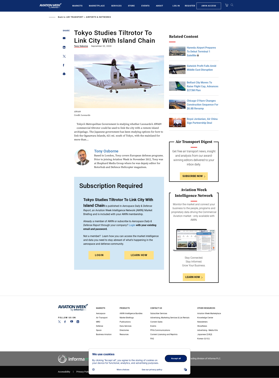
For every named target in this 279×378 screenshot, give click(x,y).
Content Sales (156, 322)
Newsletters (202, 322)
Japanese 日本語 (204, 334)
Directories (124, 330)
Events (145, 6)
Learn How (139, 255)
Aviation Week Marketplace (209, 313)
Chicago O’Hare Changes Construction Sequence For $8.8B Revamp (202, 104)
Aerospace (100, 313)
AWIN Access (209, 6)
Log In (176, 6)
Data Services (125, 326)
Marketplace (97, 6)
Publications (125, 322)
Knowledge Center (205, 318)
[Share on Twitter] (63, 57)
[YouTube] (71, 322)
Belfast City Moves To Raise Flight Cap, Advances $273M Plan (202, 86)
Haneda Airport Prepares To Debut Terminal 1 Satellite (201, 51)
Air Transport (74, 17)
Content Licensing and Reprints (163, 334)
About (159, 6)
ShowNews (202, 326)
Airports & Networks (98, 17)
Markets (77, 6)
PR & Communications (160, 330)
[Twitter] (59, 322)
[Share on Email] (63, 39)
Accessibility (64, 371)
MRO (98, 322)
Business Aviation (104, 334)
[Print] (63, 75)
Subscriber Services (158, 313)
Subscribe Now (192, 176)
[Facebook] (65, 322)
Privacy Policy (83, 371)
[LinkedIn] (78, 322)
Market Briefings (127, 318)
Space (98, 330)
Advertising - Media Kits (207, 330)
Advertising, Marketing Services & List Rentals (169, 318)
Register (190, 6)
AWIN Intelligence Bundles (131, 313)
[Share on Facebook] (63, 66)
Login (99, 255)
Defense (99, 326)
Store (131, 6)
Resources (124, 334)
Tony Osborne (81, 46)
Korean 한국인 (203, 339)
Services (116, 6)
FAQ (152, 339)
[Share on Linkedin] (63, 48)
